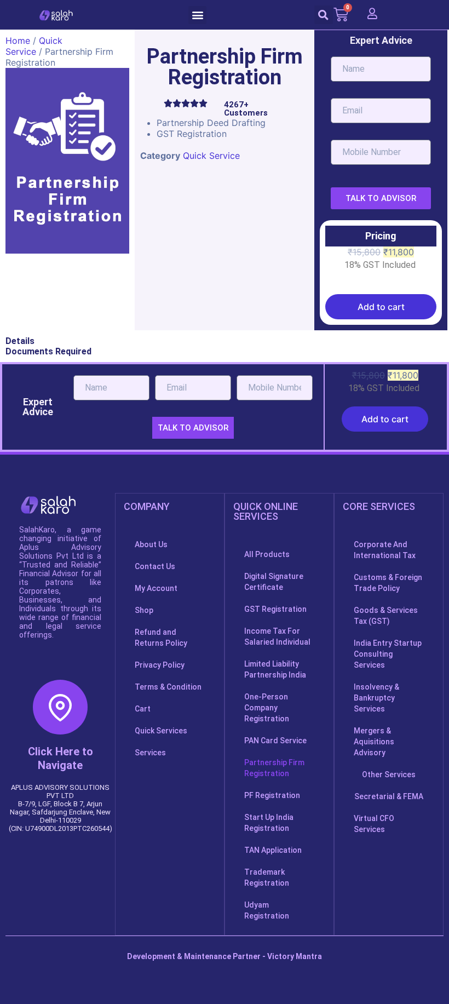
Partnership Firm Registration (274, 768)
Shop (144, 610)
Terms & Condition (168, 686)
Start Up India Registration (268, 823)
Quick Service (33, 46)
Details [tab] (19, 341)
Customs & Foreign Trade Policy (388, 583)
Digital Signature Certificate (273, 582)
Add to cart (381, 306)
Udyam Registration (266, 910)
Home (17, 40)
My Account (156, 588)
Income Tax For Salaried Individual (277, 636)
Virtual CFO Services (374, 824)
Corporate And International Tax (385, 550)
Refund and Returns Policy (161, 637)
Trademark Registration (266, 877)
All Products (267, 554)
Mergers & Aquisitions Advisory (374, 741)
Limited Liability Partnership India (275, 669)
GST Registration (275, 609)
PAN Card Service (275, 740)
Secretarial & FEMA (388, 796)
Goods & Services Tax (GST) (386, 616)
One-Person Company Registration (266, 707)
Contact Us (155, 566)
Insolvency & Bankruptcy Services (376, 697)
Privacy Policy (160, 665)
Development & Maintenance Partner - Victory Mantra (224, 956)
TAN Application (273, 850)
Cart (143, 708)
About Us (151, 544)
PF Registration (272, 795)
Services (150, 752)
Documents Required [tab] (48, 351)
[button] (197, 15)
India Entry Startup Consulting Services (388, 654)
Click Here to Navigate (60, 758)
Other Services (389, 774)
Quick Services (161, 730)
